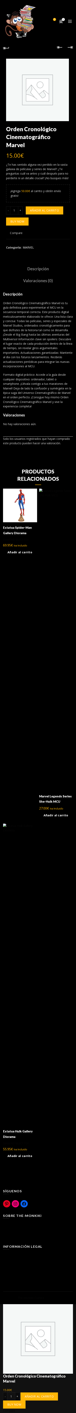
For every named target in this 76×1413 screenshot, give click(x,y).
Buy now (17, 221)
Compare (54, 19)
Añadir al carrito (44, 210)
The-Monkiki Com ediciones (21, 1237)
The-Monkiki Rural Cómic (19, 1231)
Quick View (33, 499)
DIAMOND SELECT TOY (16, 539)
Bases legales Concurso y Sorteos (25, 1274)
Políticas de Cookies (16, 1262)
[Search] (43, 21)
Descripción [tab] (38, 268)
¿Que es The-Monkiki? (17, 1225)
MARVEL (28, 247)
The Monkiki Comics (31, 1298)
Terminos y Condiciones (19, 1256)
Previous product (60, 48)
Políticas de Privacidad (17, 1268)
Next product (70, 48)
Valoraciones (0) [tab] (38, 280)
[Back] (6, 48)
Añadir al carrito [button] (19, 552)
